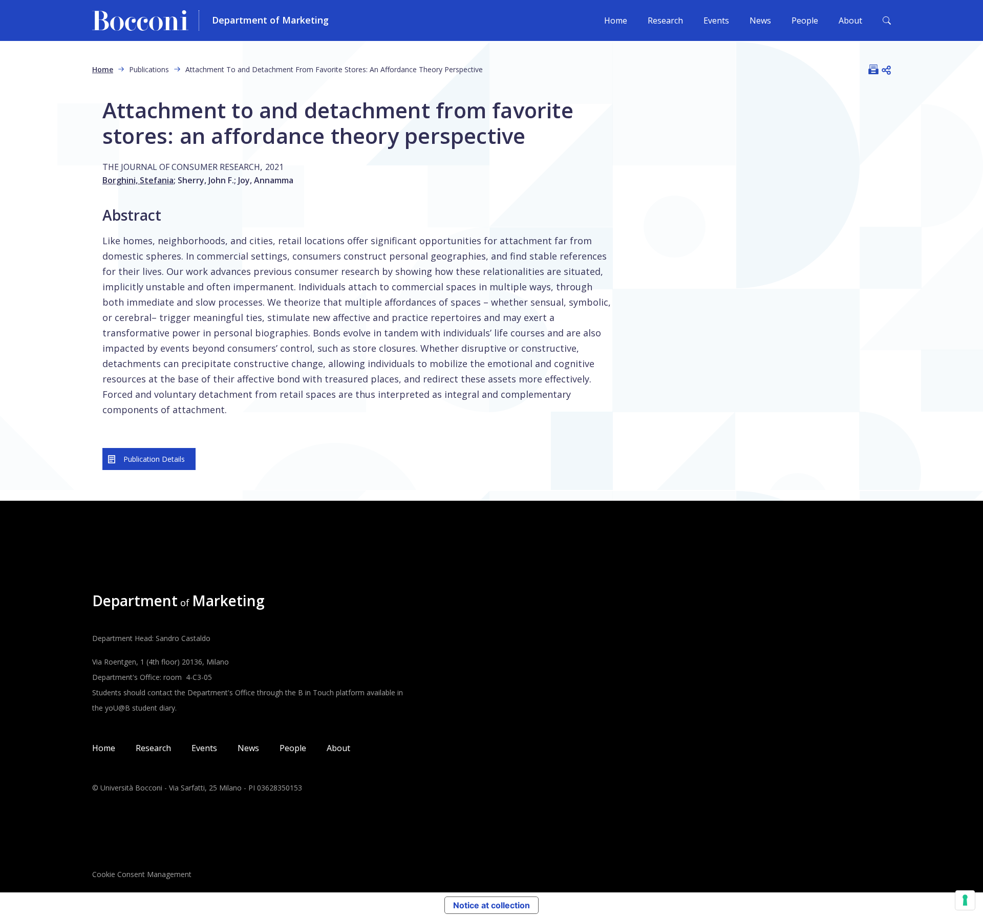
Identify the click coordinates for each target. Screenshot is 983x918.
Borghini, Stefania (138, 180)
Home (615, 20)
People (805, 20)
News (760, 20)
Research (665, 20)
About (850, 20)
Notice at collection (491, 905)
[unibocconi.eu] (145, 20)
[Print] (873, 69)
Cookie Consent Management (141, 874)
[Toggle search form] (887, 20)
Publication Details (154, 459)
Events (716, 20)
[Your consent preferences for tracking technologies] (965, 900)
